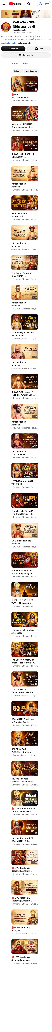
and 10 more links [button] (24, 43)
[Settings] (34, 3)
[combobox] (18, 71)
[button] (36, 63)
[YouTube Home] (15, 3)
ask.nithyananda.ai (10, 43)
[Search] (28, 3)
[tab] (15, 63)
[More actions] (37, 95)
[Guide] (3, 3)
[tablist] (26, 63)
